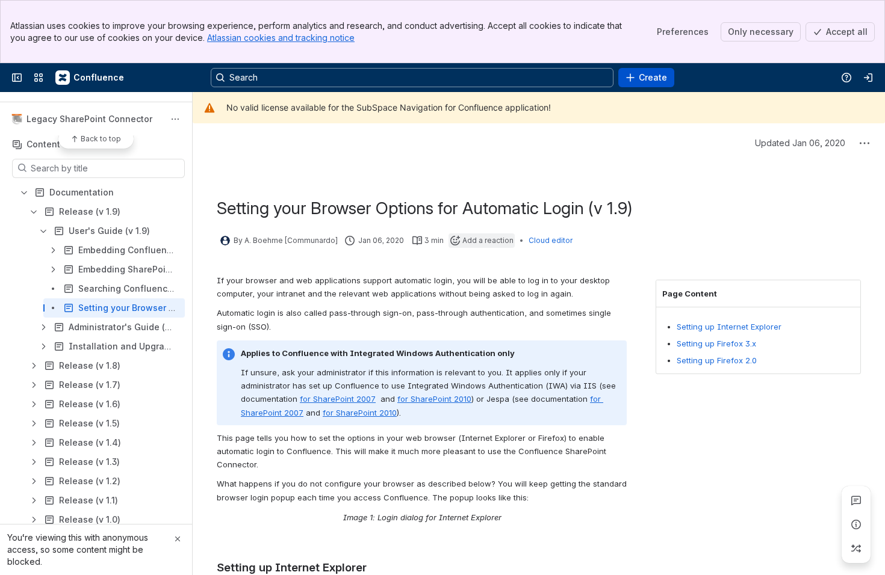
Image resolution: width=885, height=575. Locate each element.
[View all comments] (856, 500)
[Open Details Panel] (856, 524)
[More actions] (175, 119)
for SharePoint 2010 (434, 399)
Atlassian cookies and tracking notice (281, 37)
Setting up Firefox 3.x (716, 343)
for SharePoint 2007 (338, 399)
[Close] (177, 539)
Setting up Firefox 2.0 (717, 360)
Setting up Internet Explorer (729, 326)
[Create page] (856, 548)
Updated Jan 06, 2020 (800, 143)
